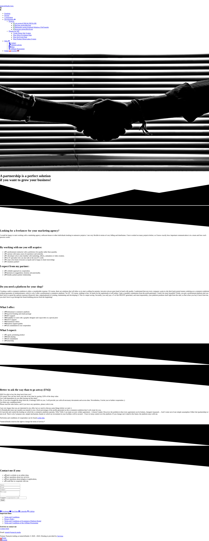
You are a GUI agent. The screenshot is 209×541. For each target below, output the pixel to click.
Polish (6, 51)
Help (6, 41)
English (14, 51)
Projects (11, 21)
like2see (28, 25)
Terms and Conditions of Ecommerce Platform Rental (22, 521)
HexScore (29, 29)
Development (9, 19)
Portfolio (7, 13)
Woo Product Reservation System (24, 39)
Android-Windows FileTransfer (38, 27)
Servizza (60, 536)
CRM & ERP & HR (29, 23)
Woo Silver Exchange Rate (22, 35)
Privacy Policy (9, 519)
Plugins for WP (14, 31)
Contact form (4, 529)
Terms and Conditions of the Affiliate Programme (21, 523)
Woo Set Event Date (20, 37)
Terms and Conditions (11, 517)
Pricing (6, 15)
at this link (41, 418)
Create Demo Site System (22, 33)
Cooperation (8, 17)
